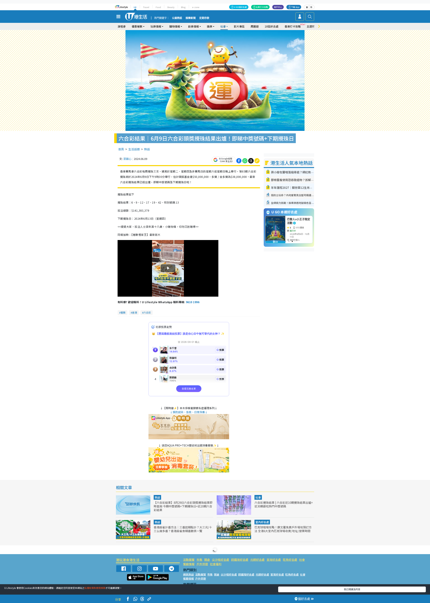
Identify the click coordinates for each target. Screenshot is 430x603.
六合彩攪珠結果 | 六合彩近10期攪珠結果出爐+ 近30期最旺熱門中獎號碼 (283, 504)
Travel (146, 7)
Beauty (171, 7)
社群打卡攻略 (262, 7)
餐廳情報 (189, 564)
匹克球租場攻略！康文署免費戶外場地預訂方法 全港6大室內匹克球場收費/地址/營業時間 (283, 529)
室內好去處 (262, 522)
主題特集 (312, 26)
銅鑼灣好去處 (239, 559)
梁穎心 (127, 159)
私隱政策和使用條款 (94, 588)
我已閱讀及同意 (352, 589)
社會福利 (215, 564)
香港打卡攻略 (293, 26)
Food (158, 7)
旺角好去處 (290, 559)
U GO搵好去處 (240, 7)
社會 (258, 497)
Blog (183, 7)
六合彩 (147, 312)
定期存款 (204, 18)
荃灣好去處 (274, 559)
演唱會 (122, 26)
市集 (199, 559)
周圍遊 (255, 26)
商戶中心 (278, 7)
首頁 (121, 149)
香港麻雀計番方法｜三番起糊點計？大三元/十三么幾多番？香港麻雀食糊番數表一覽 (183, 529)
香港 (134, 312)
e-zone (195, 7)
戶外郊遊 (202, 564)
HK (135, 7)
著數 (123, 312)
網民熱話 (188, 574)
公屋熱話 (177, 18)
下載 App (295, 7)
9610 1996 (192, 302)
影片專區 (239, 26)
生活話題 (134, 149)
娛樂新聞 (191, 18)
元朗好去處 (257, 559)
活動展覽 (189, 559)
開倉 (207, 559)
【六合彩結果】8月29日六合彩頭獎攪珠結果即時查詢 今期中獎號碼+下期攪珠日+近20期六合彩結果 (183, 506)
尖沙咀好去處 (220, 559)
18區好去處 (271, 26)
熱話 (147, 149)
